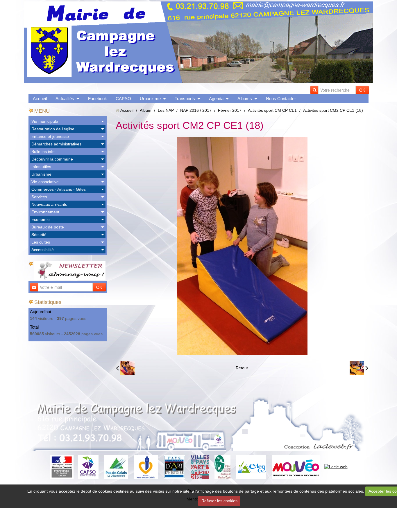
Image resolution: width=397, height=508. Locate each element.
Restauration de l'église (52, 129)
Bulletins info (43, 151)
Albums (244, 98)
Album (145, 110)
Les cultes (40, 242)
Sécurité (39, 234)
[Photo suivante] (359, 368)
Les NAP (166, 110)
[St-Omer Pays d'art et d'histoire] (174, 466)
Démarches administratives (56, 144)
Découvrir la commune (52, 159)
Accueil (40, 98)
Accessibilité (42, 249)
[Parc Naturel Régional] (222, 466)
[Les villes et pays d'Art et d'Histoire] (200, 466)
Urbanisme (150, 98)
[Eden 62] (251, 466)
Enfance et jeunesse (50, 136)
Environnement (45, 212)
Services (39, 196)
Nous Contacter (281, 98)
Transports (185, 98)
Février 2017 (230, 110)
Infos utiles (41, 166)
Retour (242, 367)
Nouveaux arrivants (49, 204)
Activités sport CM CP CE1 (272, 110)
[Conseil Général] (116, 466)
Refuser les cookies (219, 500)
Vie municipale (44, 121)
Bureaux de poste (47, 227)
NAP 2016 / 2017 (196, 110)
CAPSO (123, 98)
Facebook (97, 98)
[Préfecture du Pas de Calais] (62, 466)
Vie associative (45, 181)
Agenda (216, 98)
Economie (40, 219)
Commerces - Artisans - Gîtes (58, 189)
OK (362, 90)
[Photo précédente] (125, 368)
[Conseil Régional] (146, 466)
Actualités (65, 98)
